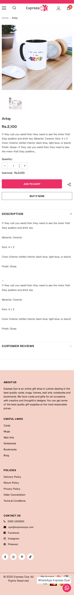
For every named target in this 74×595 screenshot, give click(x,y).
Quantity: (7, 159)
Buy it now (37, 196)
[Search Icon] (14, 8)
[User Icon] (59, 8)
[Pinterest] (22, 557)
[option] (37, 57)
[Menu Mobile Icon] (4, 8)
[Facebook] (5, 557)
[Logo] (37, 8)
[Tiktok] (30, 557)
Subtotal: (7, 172)
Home (5, 17)
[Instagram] (13, 557)
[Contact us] (67, 588)
